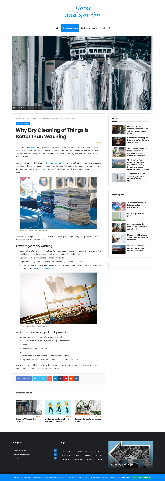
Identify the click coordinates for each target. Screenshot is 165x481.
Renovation (66, 459)
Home (19, 118)
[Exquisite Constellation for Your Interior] (88, 407)
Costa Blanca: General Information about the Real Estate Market (136, 248)
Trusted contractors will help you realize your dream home (137, 205)
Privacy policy (144, 477)
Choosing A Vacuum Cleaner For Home (27, 420)
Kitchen (99, 451)
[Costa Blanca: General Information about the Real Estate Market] (119, 249)
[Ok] (162, 477)
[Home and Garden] (82, 12)
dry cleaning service (45, 268)
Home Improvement (70, 28)
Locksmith (66, 455)
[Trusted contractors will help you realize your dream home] (119, 206)
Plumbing (98, 455)
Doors (79, 451)
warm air (41, 169)
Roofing (78, 459)
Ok (135, 477)
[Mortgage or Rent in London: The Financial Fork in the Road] (119, 227)
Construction (66, 451)
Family (103, 28)
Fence (88, 451)
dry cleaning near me (55, 163)
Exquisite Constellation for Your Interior (88, 420)
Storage (98, 459)
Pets (87, 455)
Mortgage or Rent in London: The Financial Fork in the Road (138, 226)
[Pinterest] (65, 378)
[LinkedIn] (55, 378)
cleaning (32, 147)
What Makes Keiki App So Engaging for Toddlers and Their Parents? (138, 140)
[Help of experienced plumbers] (119, 216)
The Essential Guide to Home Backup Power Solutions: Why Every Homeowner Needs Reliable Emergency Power (138, 165)
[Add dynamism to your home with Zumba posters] (58, 407)
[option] (130, 454)
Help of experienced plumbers (135, 214)
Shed (88, 459)
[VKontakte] (76, 378)
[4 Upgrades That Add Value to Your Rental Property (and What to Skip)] (119, 177)
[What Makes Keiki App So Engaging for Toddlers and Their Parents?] (119, 141)
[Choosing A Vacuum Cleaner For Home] (29, 407)
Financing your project (122, 464)
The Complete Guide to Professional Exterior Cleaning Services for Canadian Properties (137, 152)
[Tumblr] (60, 378)
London (78, 455)
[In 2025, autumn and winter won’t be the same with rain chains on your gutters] (119, 129)
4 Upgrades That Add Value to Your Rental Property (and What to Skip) (136, 177)
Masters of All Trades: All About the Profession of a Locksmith (137, 237)
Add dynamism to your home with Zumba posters (57, 420)
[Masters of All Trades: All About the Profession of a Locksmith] (119, 238)
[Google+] (49, 378)
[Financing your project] (130, 454)
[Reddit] (71, 378)
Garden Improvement (89, 28)
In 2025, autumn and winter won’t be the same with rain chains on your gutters (137, 130)
